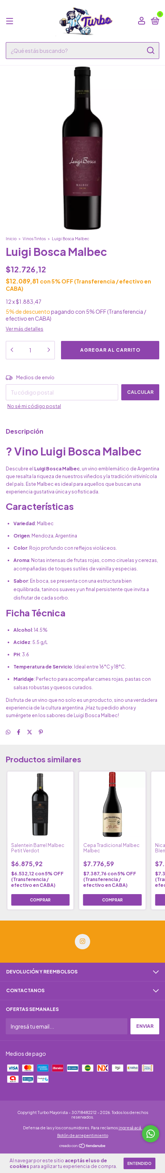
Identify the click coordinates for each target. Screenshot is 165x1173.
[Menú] (11, 21)
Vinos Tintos (34, 238)
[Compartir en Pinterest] (41, 732)
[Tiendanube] (83, 1146)
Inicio (11, 238)
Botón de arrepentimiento (82, 1135)
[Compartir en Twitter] (29, 732)
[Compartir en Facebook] (18, 732)
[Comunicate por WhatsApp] (150, 1133)
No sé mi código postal (34, 406)
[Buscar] (150, 50)
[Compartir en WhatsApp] (8, 732)
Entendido (139, 1163)
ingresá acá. (130, 1127)
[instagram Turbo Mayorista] (82, 941)
